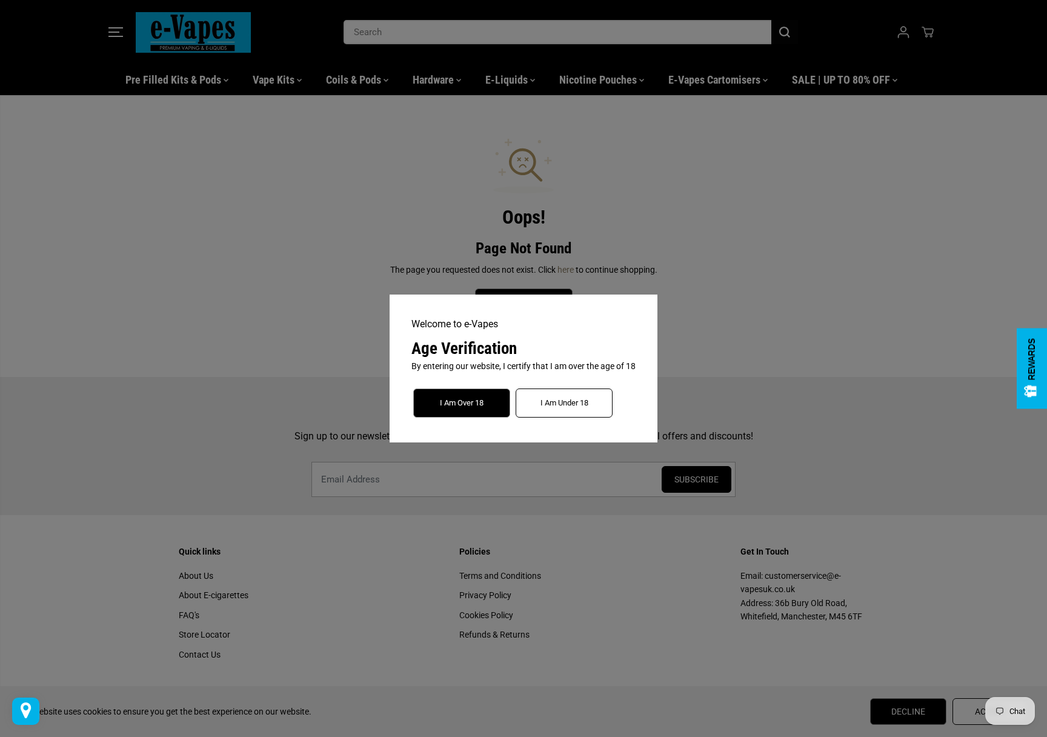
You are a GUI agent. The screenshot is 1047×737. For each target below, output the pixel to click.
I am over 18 (462, 402)
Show (1032, 368)
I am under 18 (564, 402)
